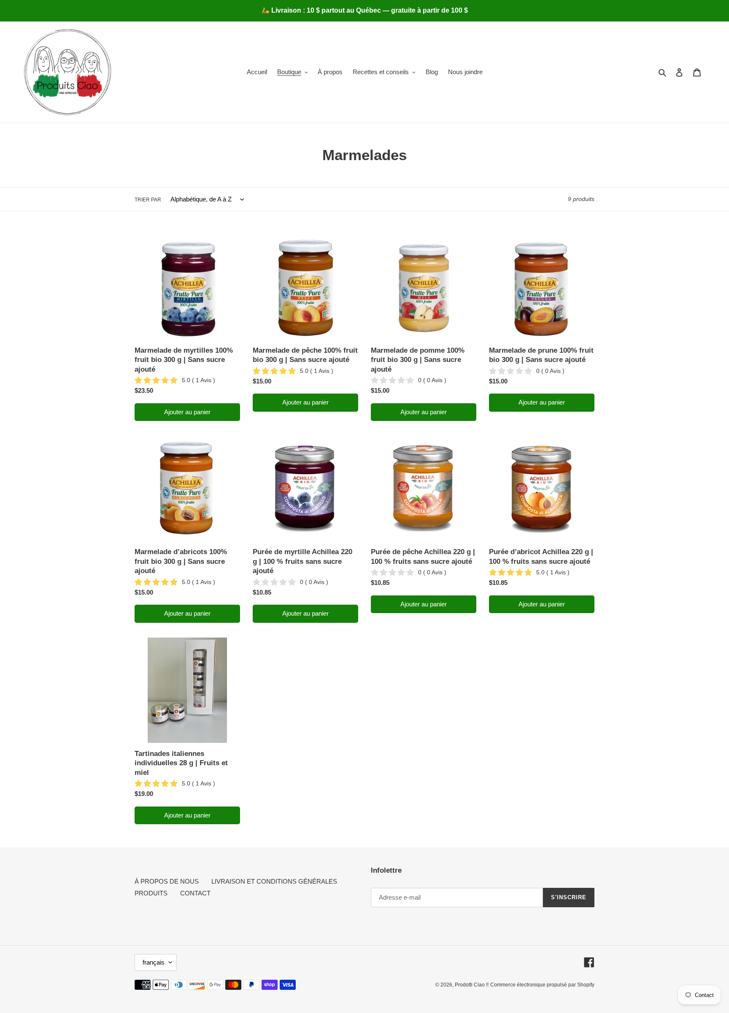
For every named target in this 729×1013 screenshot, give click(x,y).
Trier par (148, 200)
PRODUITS (151, 893)
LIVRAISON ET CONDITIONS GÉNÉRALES (274, 881)
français (154, 962)
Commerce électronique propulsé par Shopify (542, 985)
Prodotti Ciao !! (472, 985)
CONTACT (195, 893)
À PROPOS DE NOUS (167, 881)
